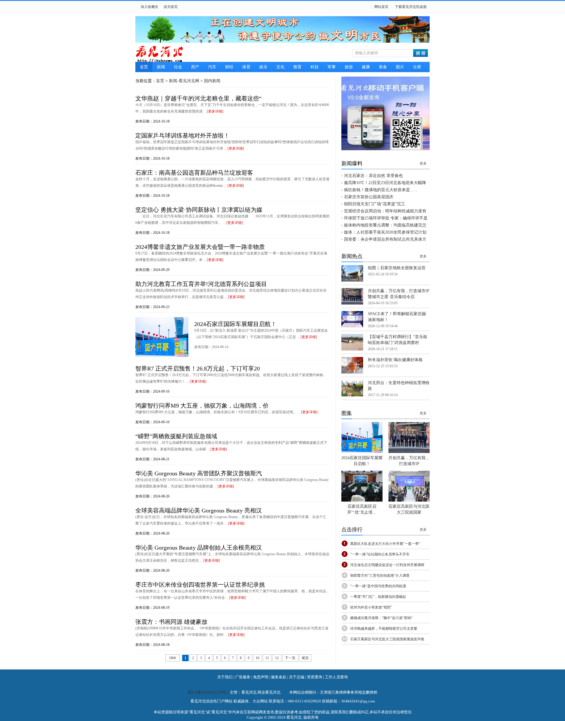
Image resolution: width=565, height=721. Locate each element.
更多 (423, 163)
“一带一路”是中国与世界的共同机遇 (378, 586)
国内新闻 (212, 81)
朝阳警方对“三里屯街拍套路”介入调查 (380, 575)
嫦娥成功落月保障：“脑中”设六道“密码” (381, 618)
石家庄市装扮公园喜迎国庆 (368, 197)
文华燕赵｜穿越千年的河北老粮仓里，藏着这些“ (198, 98)
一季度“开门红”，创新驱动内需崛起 (378, 597)
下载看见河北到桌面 (411, 7)
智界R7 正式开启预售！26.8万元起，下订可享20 (197, 368)
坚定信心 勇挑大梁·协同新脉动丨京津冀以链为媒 (198, 209)
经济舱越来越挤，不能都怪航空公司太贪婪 (383, 628)
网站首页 (381, 7)
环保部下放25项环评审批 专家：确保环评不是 (386, 218)
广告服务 (242, 677)
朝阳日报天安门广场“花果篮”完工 (374, 204)
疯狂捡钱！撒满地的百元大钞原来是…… (381, 190)
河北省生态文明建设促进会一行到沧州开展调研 (387, 565)
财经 (229, 67)
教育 (297, 67)
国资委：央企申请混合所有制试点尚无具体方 (385, 239)
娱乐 (263, 67)
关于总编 (296, 677)
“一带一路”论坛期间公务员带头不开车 (380, 554)
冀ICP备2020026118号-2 (209, 692)
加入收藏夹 (149, 7)
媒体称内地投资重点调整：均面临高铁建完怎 (385, 225)
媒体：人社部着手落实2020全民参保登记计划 (385, 232)
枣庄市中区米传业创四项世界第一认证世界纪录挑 (200, 584)
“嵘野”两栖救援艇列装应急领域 (176, 436)
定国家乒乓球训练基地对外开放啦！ (182, 135)
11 (267, 658)
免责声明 (260, 677)
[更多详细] (215, 111)
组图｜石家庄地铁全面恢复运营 (397, 268)
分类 (417, 67)
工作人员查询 (336, 677)
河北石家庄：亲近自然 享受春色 (373, 175)
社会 (178, 67)
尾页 (305, 658)
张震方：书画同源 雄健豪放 (171, 622)
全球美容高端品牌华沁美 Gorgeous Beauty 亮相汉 (198, 510)
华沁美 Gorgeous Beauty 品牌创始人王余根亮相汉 (198, 547)
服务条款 (278, 677)
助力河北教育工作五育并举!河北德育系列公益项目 (201, 284)
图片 (400, 67)
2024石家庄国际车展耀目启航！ (235, 324)
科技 (314, 67)
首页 (144, 67)
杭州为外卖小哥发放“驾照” (371, 607)
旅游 (349, 67)
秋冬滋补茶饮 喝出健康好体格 (395, 360)
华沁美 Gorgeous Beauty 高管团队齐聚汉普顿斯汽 (198, 473)
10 (257, 658)
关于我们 (224, 677)
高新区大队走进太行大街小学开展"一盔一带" (385, 544)
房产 (195, 67)
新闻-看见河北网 (184, 81)
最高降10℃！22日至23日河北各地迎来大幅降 (385, 183)
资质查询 (314, 677)
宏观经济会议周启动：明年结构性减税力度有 (385, 211)
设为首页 (171, 7)
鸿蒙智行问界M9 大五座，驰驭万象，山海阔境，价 (202, 405)
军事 (332, 67)
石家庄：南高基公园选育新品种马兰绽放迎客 (194, 172)
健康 (366, 67)
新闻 (161, 67)
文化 (280, 67)
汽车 (212, 67)
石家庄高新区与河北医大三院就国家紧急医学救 (387, 639)
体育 (246, 67)
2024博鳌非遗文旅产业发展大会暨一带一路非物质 (200, 247)
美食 (383, 67)
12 (277, 658)
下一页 (290, 658)
